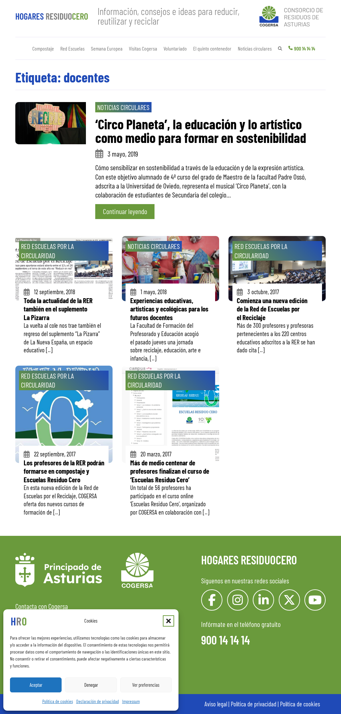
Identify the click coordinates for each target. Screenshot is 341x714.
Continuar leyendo (125, 211)
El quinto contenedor (212, 48)
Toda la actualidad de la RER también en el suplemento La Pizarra (58, 308)
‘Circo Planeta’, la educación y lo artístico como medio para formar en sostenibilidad (200, 131)
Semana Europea (107, 48)
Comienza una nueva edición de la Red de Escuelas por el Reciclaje (272, 308)
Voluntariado (175, 48)
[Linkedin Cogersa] (263, 600)
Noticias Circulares (123, 107)
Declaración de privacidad (97, 701)
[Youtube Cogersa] (315, 600)
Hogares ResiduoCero (249, 559)
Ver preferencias (146, 685)
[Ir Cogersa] (292, 15)
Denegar (91, 685)
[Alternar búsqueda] (280, 48)
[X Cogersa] (289, 600)
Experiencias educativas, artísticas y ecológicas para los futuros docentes (169, 308)
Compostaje (43, 48)
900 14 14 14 (304, 48)
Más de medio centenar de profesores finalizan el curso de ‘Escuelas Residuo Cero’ (169, 471)
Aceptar (36, 685)
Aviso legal (215, 704)
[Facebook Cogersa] (212, 600)
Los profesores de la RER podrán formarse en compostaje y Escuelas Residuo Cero (64, 471)
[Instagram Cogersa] (238, 600)
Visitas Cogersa (143, 48)
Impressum (131, 701)
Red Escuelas (72, 48)
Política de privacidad (253, 704)
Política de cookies (57, 701)
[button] (168, 621)
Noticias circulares (255, 48)
